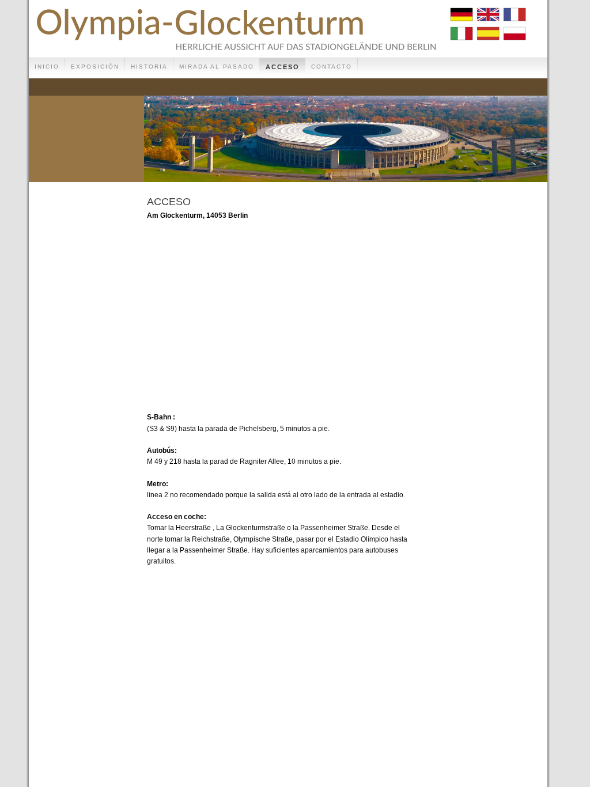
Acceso (283, 66)
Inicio (47, 66)
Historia (149, 66)
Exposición (95, 66)
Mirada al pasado (216, 66)
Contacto (331, 66)
